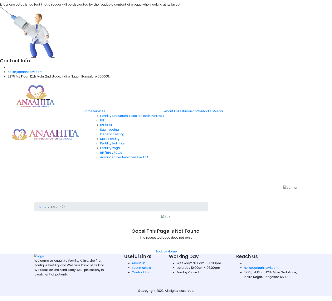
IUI (102, 120)
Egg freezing (109, 129)
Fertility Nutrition (112, 143)
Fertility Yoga (110, 148)
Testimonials (187, 111)
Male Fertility (110, 139)
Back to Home (166, 251)
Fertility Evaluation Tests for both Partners (132, 116)
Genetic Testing (112, 134)
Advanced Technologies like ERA (124, 157)
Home (87, 111)
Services (98, 111)
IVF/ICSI (106, 125)
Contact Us (205, 111)
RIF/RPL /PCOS (111, 152)
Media (218, 111)
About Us (171, 111)
